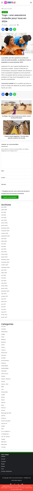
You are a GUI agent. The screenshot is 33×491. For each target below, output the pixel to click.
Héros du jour (4, 373)
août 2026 (3, 207)
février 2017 (4, 314)
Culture (3, 347)
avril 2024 (3, 280)
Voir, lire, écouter (5, 436)
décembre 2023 (5, 291)
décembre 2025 (5, 228)
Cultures (3, 350)
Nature (3, 399)
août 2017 (3, 299)
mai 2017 (3, 306)
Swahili (3, 426)
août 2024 (3, 270)
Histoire (3, 376)
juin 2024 (3, 275)
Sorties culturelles (5, 420)
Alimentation (4, 331)
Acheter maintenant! (6, 471)
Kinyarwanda (4, 392)
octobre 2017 (4, 296)
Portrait (3, 410)
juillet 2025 (4, 241)
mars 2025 (4, 251)
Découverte (4, 352)
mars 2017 (3, 312)
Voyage (3, 439)
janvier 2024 (4, 288)
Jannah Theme (6, 486)
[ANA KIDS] (10, 2)
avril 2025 (3, 249)
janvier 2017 (4, 317)
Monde (3, 397)
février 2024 (4, 285)
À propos (3, 461)
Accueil (5, 8)
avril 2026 (3, 217)
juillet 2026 (4, 209)
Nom (2, 170)
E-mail (3, 177)
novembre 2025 (5, 230)
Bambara (3, 339)
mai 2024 (3, 278)
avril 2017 (3, 309)
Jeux (2, 389)
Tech (2, 428)
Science (3, 415)
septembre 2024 (5, 267)
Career (3, 344)
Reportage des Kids (6, 413)
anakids (5, 25)
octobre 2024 (4, 264)
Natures (3, 402)
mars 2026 (4, 220)
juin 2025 (3, 243)
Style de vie (4, 423)
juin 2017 (3, 304)
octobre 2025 (4, 233)
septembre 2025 (5, 236)
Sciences (3, 418)
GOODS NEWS (4, 368)
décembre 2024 (5, 259)
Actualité (9, 8)
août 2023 (3, 293)
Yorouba (3, 447)
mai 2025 (3, 246)
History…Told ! (4, 384)
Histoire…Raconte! (5, 378)
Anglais (3, 334)
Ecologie (3, 357)
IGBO (2, 386)
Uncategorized (5, 434)
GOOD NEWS (4, 365)
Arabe (2, 337)
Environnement (5, 360)
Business (3, 342)
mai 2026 (3, 215)
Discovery (3, 355)
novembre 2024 (5, 262)
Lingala (3, 394)
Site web (3, 184)
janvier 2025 (4, 257)
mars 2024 (4, 283)
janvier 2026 (4, 225)
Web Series (4, 444)
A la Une (3, 326)
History (3, 381)
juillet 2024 (4, 272)
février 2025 (4, 254)
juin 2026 (3, 212)
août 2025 (3, 238)
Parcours (3, 407)
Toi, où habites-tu (5, 431)
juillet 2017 (4, 301)
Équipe (3, 464)
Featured (3, 363)
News (2, 405)
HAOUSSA (3, 371)
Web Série (3, 441)
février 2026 (4, 222)
